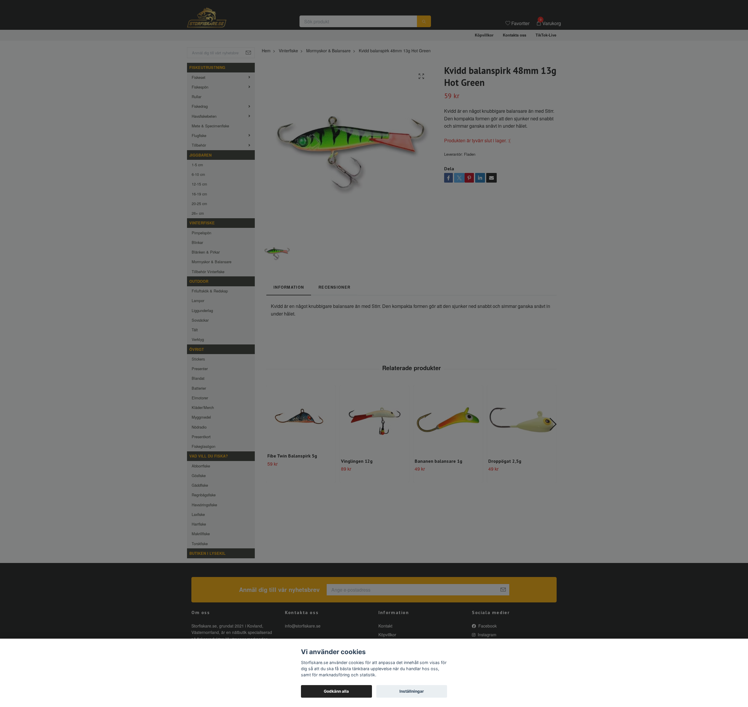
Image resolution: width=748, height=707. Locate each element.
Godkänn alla (336, 691)
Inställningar (411, 691)
